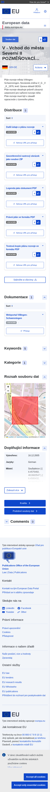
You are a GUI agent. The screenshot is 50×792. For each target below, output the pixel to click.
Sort (8, 118)
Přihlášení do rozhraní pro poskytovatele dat (23, 695)
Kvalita (23, 503)
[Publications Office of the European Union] (24, 556)
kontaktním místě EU (23, 744)
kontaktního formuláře (30, 741)
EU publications (10, 691)
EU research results (12, 682)
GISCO (42, 437)
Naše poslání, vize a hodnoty (16, 654)
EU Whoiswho (9, 687)
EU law (5, 673)
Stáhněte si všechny (23, 280)
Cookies (6, 632)
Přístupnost (7, 636)
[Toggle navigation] (44, 25)
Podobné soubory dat (23, 511)
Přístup (26, 331)
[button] (39, 2)
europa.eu (40, 721)
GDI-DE (13, 67)
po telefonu (40, 738)
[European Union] (24, 714)
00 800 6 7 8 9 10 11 (32, 735)
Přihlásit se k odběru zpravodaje (18, 592)
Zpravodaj (7, 658)
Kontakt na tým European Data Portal (20, 588)
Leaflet (10, 437)
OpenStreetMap (22, 437)
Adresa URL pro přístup (26, 143)
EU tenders (7, 677)
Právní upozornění (11, 628)
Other (23, 612)
